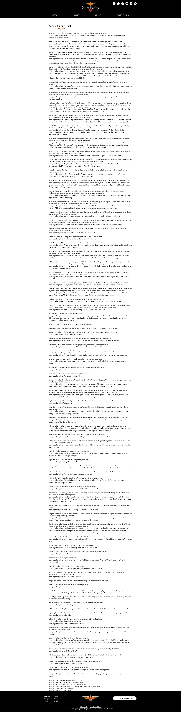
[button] (76, 15)
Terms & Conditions (95, 707)
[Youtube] (126, 3)
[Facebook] (114, 3)
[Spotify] (135, 3)
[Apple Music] (131, 3)
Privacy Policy (84, 707)
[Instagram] (118, 3)
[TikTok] (122, 3)
